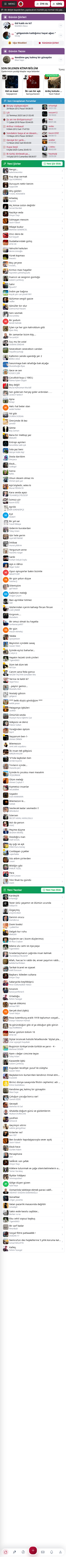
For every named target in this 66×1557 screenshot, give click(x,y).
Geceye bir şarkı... (16, 140)
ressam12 (53, 112)
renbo (51, 126)
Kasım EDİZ (54, 133)
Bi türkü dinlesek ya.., (18, 153)
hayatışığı (53, 154)
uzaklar (52, 140)
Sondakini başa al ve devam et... (21, 133)
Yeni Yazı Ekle (53, 889)
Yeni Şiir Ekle (54, 163)
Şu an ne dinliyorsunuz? (19, 119)
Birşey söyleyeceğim (17, 105)
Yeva (51, 119)
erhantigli (53, 106)
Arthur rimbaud (15, 126)
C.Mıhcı (52, 147)
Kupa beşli (12, 146)
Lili (8, 112)
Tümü (62, 69)
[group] (11, 85)
